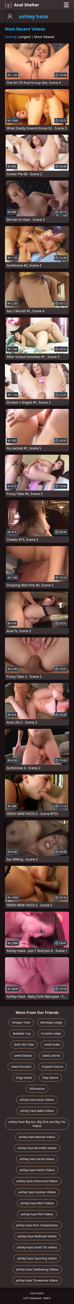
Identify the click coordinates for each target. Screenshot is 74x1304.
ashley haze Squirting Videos (37, 1258)
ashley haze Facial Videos (37, 1159)
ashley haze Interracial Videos (37, 1181)
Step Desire (50, 1078)
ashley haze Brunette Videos (37, 1148)
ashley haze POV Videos (37, 1214)
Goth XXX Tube (24, 1044)
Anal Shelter (26, 5)
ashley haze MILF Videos (37, 1203)
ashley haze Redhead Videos (37, 1236)
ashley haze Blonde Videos (37, 1137)
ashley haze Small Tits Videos (37, 1247)
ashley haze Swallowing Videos (37, 1269)
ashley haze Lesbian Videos (37, 1192)
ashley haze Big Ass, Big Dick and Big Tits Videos (37, 1124)
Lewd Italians (23, 1055)
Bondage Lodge (51, 1022)
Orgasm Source (52, 1066)
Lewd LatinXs (51, 1055)
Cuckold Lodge (51, 1033)
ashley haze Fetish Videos (37, 1170)
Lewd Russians (21, 1066)
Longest (24, 37)
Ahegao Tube (21, 1022)
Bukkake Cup (22, 1033)
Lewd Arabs (52, 1044)
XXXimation (37, 1089)
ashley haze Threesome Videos (37, 1280)
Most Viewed (44, 37)
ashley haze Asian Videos (37, 1100)
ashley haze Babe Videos (37, 1111)
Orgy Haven (24, 1078)
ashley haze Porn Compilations (37, 1225)
